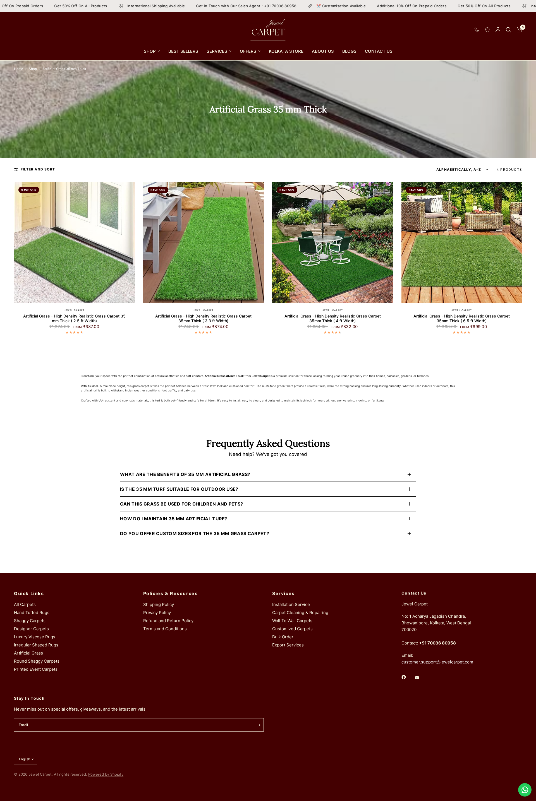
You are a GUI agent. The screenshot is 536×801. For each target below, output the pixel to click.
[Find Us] (487, 30)
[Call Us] (477, 30)
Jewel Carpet (74, 310)
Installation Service (291, 604)
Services (217, 51)
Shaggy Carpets (30, 620)
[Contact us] (525, 790)
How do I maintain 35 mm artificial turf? (173, 518)
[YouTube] (421, 678)
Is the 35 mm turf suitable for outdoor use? (179, 489)
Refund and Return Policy (168, 620)
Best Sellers (183, 51)
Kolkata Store (286, 51)
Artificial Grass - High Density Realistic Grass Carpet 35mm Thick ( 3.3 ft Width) (203, 318)
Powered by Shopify (105, 774)
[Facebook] (407, 677)
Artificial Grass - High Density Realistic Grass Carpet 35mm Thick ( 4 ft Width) (332, 318)
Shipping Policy (158, 604)
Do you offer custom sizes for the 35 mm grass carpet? (194, 533)
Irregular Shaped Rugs (36, 645)
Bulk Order (282, 636)
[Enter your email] (258, 725)
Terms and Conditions (165, 628)
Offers (248, 51)
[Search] (508, 30)
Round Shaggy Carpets (36, 661)
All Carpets (25, 604)
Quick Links (29, 593)
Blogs (349, 51)
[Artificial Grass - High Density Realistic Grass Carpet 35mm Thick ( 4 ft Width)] (332, 242)
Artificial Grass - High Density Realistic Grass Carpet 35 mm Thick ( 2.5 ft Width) (74, 318)
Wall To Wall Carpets (292, 620)
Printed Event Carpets (36, 669)
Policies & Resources (170, 593)
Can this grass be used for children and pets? (181, 504)
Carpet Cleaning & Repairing (300, 612)
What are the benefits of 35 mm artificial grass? (185, 474)
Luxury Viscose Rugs (34, 636)
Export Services (288, 645)
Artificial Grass (28, 653)
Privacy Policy (157, 612)
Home (18, 69)
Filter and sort (38, 169)
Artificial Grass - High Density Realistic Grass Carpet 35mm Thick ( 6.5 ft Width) (461, 318)
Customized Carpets (292, 628)
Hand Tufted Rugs (31, 612)
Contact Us (379, 51)
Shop (150, 51)
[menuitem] (152, 51)
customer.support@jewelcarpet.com (437, 662)
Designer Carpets (31, 628)
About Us (323, 51)
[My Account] (498, 30)
